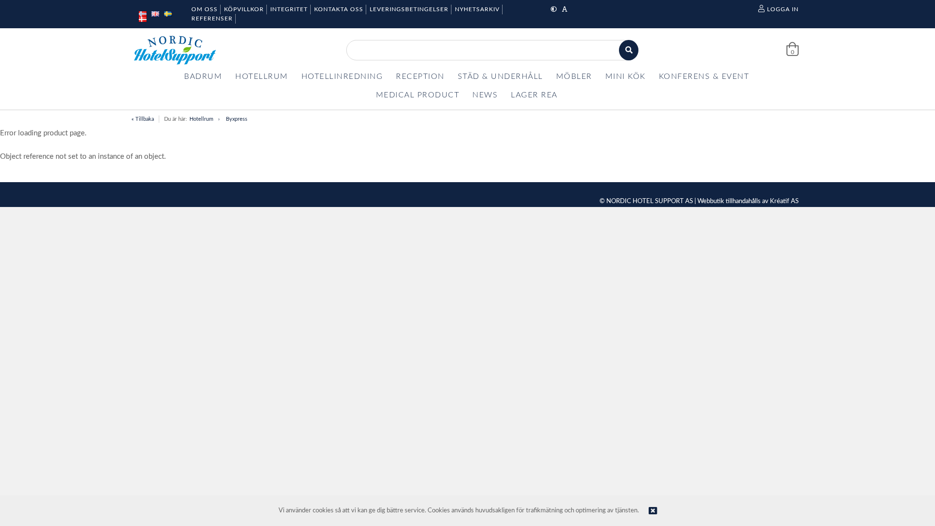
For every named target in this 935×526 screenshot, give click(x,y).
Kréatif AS (784, 201)
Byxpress (236, 119)
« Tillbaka (142, 119)
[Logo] (174, 50)
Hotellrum (201, 119)
